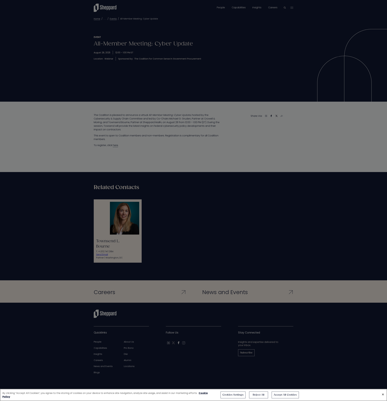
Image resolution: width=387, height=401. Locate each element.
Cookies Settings (233, 394)
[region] (193, 395)
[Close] (383, 394)
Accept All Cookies (285, 394)
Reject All (258, 394)
